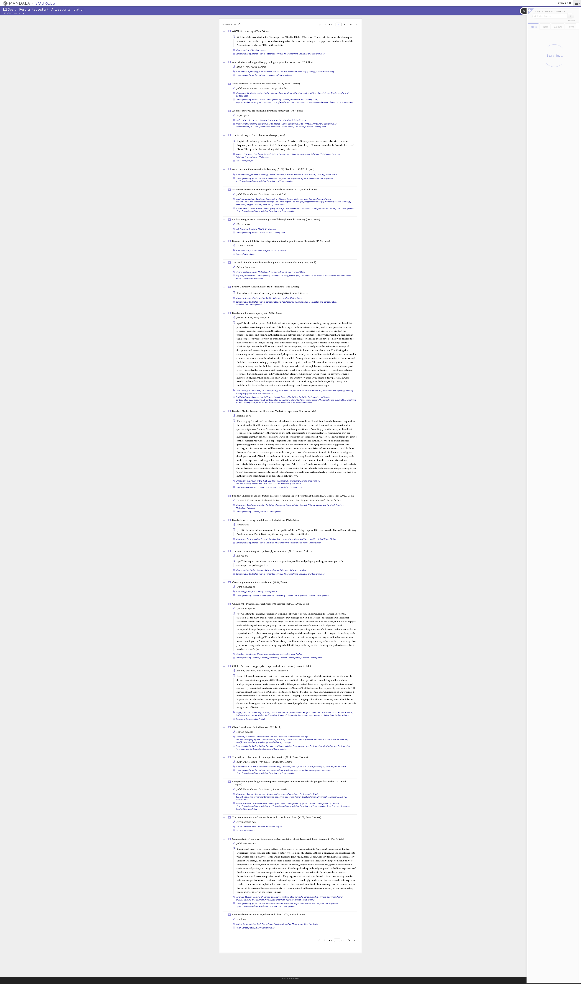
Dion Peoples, (302, 500)
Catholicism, (299, 126)
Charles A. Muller (244, 245)
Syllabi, (291, 899)
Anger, (239, 712)
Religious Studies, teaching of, (335, 93)
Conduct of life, (243, 93)
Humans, (349, 712)
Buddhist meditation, (277, 480)
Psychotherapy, (286, 272)
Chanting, (240, 654)
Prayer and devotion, (266, 826)
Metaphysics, (298, 924)
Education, (285, 570)
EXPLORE (563, 3)
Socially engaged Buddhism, (248, 393)
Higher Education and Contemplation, (282, 53)
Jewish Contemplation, (245, 927)
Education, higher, (301, 93)
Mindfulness (270, 229)
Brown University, (244, 298)
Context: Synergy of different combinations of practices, (260, 739)
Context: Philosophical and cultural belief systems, (258, 483)
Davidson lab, (296, 712)
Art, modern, (254, 120)
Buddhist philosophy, (275, 505)
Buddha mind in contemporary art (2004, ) (257, 313)
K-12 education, (309, 174)
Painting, (287, 120)
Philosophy (252, 508)
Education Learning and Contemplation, (283, 178)
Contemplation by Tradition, (278, 99)
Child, (273, 712)
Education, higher (258, 50)
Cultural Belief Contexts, (246, 487)
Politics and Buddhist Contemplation (305, 542)
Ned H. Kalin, (263, 670)
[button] (577, 3)
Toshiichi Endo (334, 500)
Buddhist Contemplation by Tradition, (315, 397)
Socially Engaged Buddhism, (286, 397)
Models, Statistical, (278, 715)
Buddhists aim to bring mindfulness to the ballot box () (266, 520)
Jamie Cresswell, (318, 500)
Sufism (283, 250)
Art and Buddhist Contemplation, (304, 400)
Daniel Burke (242, 524)
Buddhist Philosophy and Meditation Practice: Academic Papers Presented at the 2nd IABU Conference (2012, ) (293, 495)
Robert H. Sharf (243, 415)
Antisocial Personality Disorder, (256, 712)
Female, (341, 712)
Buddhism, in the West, (257, 480)
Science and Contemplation (275, 749)
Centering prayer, (244, 591)
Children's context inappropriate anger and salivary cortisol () (271, 666)
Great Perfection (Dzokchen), (314, 796)
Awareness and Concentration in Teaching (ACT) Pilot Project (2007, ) (273, 169)
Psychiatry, (253, 742)
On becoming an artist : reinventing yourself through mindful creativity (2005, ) (276, 219)
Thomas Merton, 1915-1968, (248, 126)
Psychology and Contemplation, (249, 749)
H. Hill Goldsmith (279, 670)
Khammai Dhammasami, (248, 500)
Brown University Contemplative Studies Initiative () (265, 286)
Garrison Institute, (293, 174)
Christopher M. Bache (281, 761)
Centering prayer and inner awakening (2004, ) (259, 582)
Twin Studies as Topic (339, 715)
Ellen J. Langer (243, 224)
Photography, (339, 390)
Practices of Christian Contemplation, (291, 595)
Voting (333, 539)
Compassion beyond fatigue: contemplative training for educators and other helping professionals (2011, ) (289, 783)
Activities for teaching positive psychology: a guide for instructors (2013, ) (273, 62)
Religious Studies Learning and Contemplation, (256, 102)
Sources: (8, 13)
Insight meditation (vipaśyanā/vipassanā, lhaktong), (327, 201)
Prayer (250, 160)
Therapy (287, 742)
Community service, (272, 896)
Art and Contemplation (275, 232)
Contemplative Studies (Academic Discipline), (285, 301)
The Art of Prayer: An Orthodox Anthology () (258, 135)
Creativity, (253, 229)
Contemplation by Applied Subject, (250, 53)
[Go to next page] (351, 24)
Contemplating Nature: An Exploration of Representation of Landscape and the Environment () (288, 838)
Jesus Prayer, (241, 160)
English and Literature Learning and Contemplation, (316, 903)
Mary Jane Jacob (262, 317)
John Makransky (279, 789)
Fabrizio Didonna (244, 731)
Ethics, (313, 93)
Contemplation (270, 591)
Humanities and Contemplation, (304, 99)
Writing (311, 899)
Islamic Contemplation (345, 102)
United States (242, 95)
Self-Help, (240, 275)
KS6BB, (261, 229)
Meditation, (241, 204)
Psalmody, (290, 654)
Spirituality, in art (299, 120)
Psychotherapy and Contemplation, (308, 746)
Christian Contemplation (315, 126)
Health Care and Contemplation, (337, 746)
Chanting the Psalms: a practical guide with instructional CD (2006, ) (270, 603)
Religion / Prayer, (243, 157)
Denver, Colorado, (277, 174)
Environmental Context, (246, 208)
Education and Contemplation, (322, 102)
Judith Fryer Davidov (246, 843)
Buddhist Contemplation (301, 402)
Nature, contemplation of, (276, 899)
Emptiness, (317, 390)
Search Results (20, 13)
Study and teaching (325, 71)
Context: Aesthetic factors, (271, 120)
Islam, (319, 93)
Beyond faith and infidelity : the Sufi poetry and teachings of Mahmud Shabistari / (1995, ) (281, 241)
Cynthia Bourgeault (245, 586)
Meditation (296, 483)
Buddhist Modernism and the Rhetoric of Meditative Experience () (274, 411)
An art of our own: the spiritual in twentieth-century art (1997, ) (267, 110)
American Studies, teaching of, (249, 896)
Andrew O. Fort (278, 194)
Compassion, (261, 794)
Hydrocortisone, (243, 715)
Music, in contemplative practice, (271, 654)
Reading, (349, 390)
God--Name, (262, 924)
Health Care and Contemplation (249, 278)
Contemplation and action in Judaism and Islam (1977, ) (268, 914)
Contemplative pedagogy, (247, 71)
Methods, (344, 739)
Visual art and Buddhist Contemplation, (273, 402)
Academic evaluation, (245, 199)
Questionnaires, (316, 715)
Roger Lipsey (242, 115)
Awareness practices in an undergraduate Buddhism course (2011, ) (274, 189)
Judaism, (278, 924)
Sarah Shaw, (288, 500)
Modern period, (287, 126)
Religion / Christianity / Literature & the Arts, (290, 154)
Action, (239, 826)
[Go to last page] (356, 24)
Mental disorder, (332, 739)
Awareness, (250, 736)
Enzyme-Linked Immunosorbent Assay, (320, 712)
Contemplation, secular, (247, 272)
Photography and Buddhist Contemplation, (337, 400)
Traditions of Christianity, (247, 123)
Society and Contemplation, (277, 542)
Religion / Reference (260, 157)
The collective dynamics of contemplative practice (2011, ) (270, 757)
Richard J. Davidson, (246, 670)
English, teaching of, (245, 899)
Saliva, (326, 715)
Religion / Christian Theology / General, (253, 154)
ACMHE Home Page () (250, 31)
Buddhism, (260, 199)
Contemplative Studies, (260, 93)
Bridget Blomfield (279, 88)
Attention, (244, 229)
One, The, (308, 924)
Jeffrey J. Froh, (243, 66)
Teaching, (320, 174)
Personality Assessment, (298, 715)
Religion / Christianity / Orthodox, (326, 154)
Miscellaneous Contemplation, (257, 275)
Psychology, (274, 272)
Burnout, (251, 794)
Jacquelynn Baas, (245, 317)
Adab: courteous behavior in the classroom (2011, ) (266, 83)
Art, (237, 229)
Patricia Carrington (245, 267)
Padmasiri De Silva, (271, 500)
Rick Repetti (242, 555)
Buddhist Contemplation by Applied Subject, (255, 397)
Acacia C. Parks (258, 66)
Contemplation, (243, 50)
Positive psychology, (307, 71)
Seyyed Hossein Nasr (246, 821)
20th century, (242, 120)
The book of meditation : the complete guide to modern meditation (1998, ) (274, 262)
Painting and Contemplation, (324, 123)
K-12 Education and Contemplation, (251, 181)
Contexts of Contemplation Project (250, 719)
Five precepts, (298, 201)
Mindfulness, (242, 742)
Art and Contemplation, (270, 126)
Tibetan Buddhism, (244, 803)
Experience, (286, 483)
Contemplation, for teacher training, (252, 174)
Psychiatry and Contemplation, (338, 275)
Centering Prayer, (267, 595)
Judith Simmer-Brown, (247, 88)
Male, (267, 715)
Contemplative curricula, (282, 93)
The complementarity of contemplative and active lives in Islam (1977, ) (276, 817)
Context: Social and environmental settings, (278, 71)
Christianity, (257, 591)
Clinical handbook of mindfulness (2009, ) (256, 727)
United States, (323, 539)
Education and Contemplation (312, 53)
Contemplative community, (269, 766)
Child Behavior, (283, 712)
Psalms (299, 654)
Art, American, (255, 390)
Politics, (313, 539)
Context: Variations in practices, (300, 739)
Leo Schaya (241, 919)
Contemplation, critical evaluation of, (303, 480)
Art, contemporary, (269, 390)
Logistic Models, (258, 715)
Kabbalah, (286, 924)
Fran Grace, (265, 88)
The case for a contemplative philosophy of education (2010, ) (272, 551)
